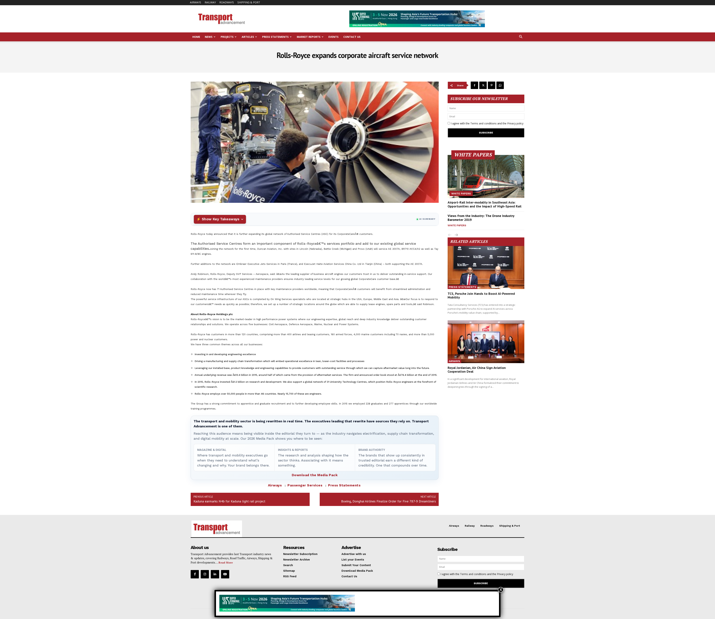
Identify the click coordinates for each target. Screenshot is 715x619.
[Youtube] (225, 574)
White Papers (461, 193)
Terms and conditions (483, 123)
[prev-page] (450, 235)
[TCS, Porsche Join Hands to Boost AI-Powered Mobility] (486, 267)
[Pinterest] (491, 85)
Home (196, 37)
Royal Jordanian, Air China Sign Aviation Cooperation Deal (477, 370)
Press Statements (275, 37)
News (208, 37)
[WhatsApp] (500, 85)
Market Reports (308, 37)
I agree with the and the (486, 123)
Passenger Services (304, 485)
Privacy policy (515, 123)
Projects (227, 37)
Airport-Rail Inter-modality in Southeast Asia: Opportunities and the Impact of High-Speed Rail (484, 204)
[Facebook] (474, 85)
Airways (195, 2)
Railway (210, 2)
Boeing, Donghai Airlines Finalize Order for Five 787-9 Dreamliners (388, 501)
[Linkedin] (215, 574)
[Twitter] (483, 85)
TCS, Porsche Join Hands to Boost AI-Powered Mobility (481, 295)
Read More (226, 562)
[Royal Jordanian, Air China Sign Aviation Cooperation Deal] (486, 341)
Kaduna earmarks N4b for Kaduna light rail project (229, 501)
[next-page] (456, 235)
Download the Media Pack (315, 475)
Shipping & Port (248, 2)
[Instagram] (205, 574)
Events (333, 37)
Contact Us (351, 37)
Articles (248, 37)
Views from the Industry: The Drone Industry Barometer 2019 (481, 218)
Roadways (226, 2)
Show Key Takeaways (220, 219)
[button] (520, 37)
